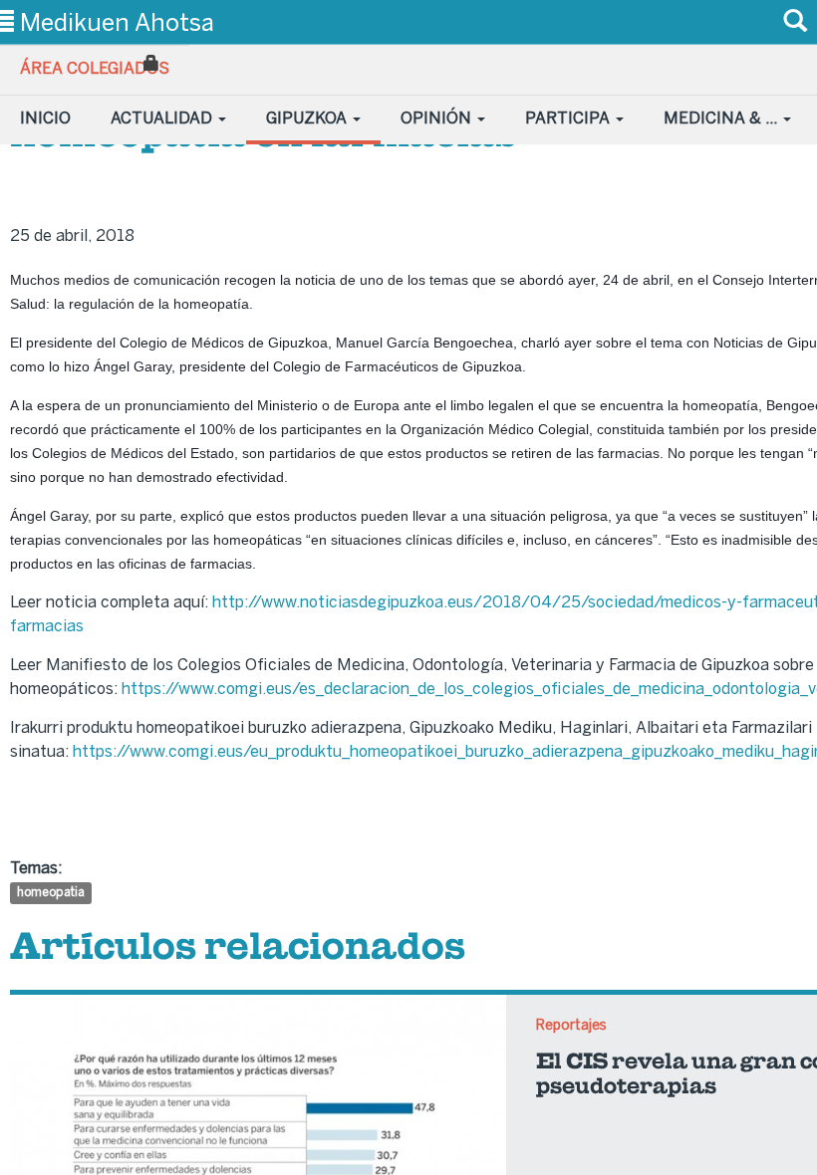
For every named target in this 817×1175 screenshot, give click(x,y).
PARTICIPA (569, 118)
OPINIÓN (438, 118)
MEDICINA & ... (722, 118)
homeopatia (51, 893)
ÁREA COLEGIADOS (94, 68)
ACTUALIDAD (163, 118)
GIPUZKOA (308, 118)
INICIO (45, 118)
